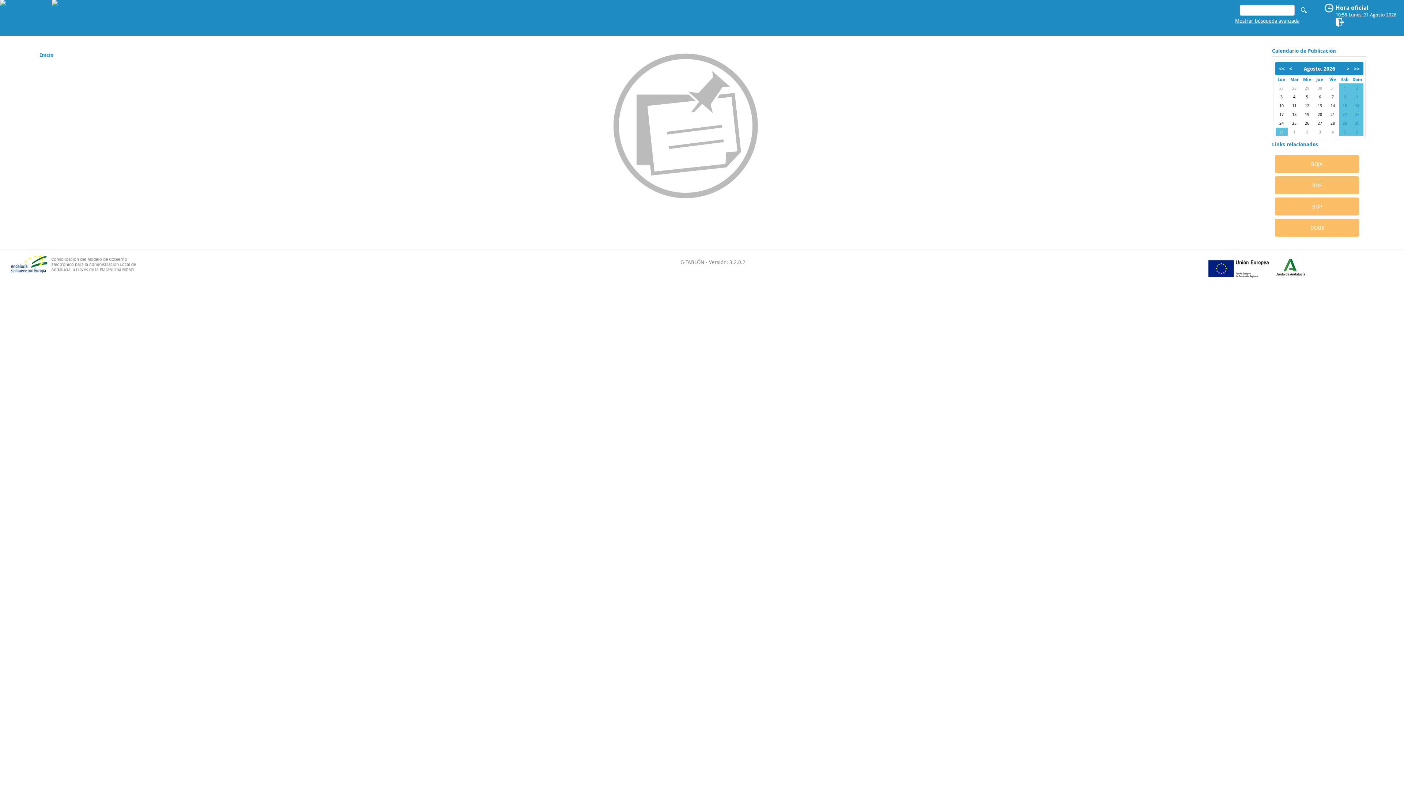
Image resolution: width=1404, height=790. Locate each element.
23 (1357, 114)
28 (1294, 88)
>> (1357, 68)
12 (1307, 105)
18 (1294, 114)
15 (1345, 105)
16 (1357, 105)
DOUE (1317, 227)
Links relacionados (1295, 144)
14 (1333, 105)
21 (1333, 114)
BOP (1317, 206)
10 (1281, 105)
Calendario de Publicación (1304, 50)
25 (1294, 123)
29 (1307, 88)
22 (1345, 114)
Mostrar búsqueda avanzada (1267, 20)
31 (1333, 88)
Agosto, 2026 (1319, 68)
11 (1294, 105)
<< (1282, 68)
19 (1307, 114)
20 (1320, 114)
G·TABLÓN (692, 262)
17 (1281, 114)
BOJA (1317, 164)
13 (1320, 105)
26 (1307, 123)
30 (1320, 88)
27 (1281, 88)
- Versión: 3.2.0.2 (725, 262)
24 (1281, 123)
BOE (1317, 185)
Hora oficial (1352, 8)
